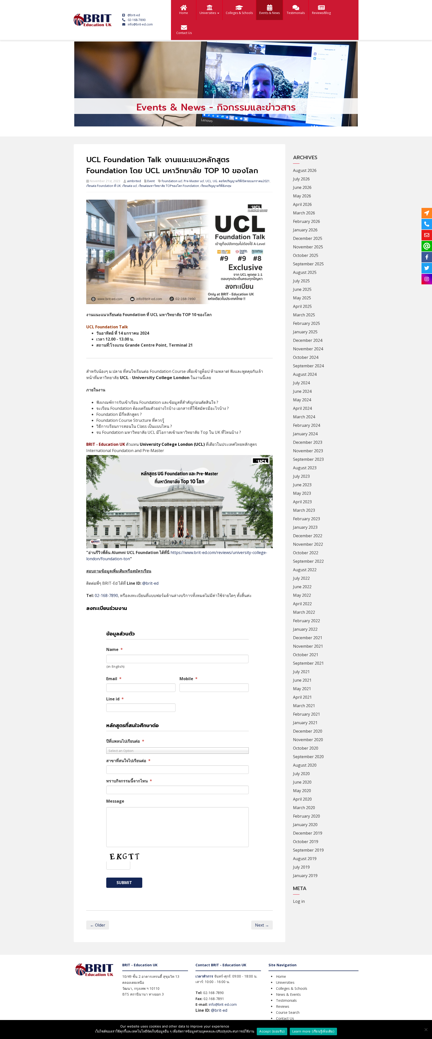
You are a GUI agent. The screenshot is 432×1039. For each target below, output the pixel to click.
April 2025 (302, 306)
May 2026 (302, 196)
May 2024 (302, 400)
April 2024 (302, 408)
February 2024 (306, 425)
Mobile (189, 678)
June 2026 (302, 187)
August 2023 (304, 468)
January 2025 (305, 332)
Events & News (269, 13)
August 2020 (304, 765)
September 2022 (308, 561)
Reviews (282, 1006)
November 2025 (308, 247)
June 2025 (302, 289)
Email (114, 678)
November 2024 (308, 349)
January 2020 (305, 824)
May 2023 (302, 493)
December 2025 (307, 238)
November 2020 (308, 739)
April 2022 (302, 603)
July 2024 (301, 383)
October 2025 (305, 255)
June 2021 (302, 680)
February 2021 (306, 714)
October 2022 (305, 552)
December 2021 (307, 637)
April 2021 (302, 697)
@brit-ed (134, 15)
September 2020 (308, 756)
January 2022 (305, 629)
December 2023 (307, 442)
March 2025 (304, 315)
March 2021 (304, 705)
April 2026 (302, 204)
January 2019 (305, 875)
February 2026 (306, 221)
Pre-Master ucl (194, 181)
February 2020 (306, 816)
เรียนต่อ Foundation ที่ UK (103, 186)
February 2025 (306, 323)
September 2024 (308, 366)
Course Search (288, 1012)
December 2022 (307, 535)
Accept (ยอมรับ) (272, 1031)
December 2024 (307, 340)
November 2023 (308, 451)
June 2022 (302, 586)
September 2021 (308, 663)
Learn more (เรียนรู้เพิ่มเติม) (313, 1031)
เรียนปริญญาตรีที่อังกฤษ (215, 186)
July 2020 (301, 773)
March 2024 (304, 417)
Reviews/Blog (321, 13)
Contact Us (184, 33)
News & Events (288, 994)
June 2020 (302, 782)
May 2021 (302, 688)
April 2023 (302, 502)
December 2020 (307, 731)
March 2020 (304, 807)
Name (114, 649)
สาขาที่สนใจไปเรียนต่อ (128, 760)
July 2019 (301, 867)
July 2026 (301, 179)
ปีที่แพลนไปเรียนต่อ (125, 741)
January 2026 (305, 230)
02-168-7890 (137, 20)
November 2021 (308, 646)
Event (151, 181)
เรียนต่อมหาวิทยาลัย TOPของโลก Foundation (168, 186)
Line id (115, 699)
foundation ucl (172, 181)
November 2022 (308, 544)
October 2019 (305, 841)
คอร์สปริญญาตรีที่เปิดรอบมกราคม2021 (244, 181)
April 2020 (302, 799)
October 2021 (305, 654)
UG (215, 181)
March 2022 (304, 612)
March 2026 (304, 213)
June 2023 (302, 485)
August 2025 (304, 272)
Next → (262, 925)
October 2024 (305, 357)
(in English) (115, 666)
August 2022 (304, 569)
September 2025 (308, 264)
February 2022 (306, 620)
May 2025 (302, 298)
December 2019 (307, 833)
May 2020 (302, 790)
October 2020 (305, 748)
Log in (299, 901)
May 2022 (302, 595)
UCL (208, 181)
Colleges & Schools (239, 13)
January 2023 (305, 527)
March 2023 (304, 510)
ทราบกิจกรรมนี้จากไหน (129, 781)
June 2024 (302, 391)
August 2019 (304, 858)
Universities (208, 13)
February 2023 (306, 518)
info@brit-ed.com (140, 24)
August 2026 (304, 170)
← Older (97, 925)
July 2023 (301, 476)
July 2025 (301, 281)
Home (183, 13)
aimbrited (134, 181)
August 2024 (304, 374)
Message (115, 801)
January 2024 (305, 434)
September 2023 (308, 459)
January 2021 (305, 722)
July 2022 (301, 578)
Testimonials (296, 13)
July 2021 (301, 671)
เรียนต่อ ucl (129, 186)
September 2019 (308, 850)
